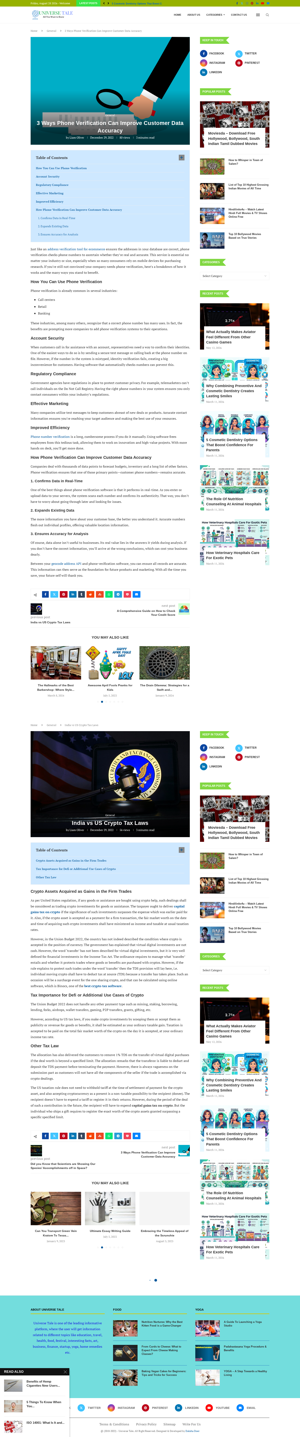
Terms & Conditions (114, 1424)
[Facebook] (237, 3)
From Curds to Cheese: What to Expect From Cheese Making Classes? (161, 1350)
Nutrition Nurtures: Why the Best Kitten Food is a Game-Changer (162, 1323)
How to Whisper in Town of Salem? (246, 162)
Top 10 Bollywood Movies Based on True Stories (245, 236)
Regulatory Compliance (52, 185)
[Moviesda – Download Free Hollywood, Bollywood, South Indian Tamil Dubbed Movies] (234, 124)
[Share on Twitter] (54, 594)
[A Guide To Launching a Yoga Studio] (207, 1328)
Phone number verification (50, 436)
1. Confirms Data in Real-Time (56, 218)
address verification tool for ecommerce (76, 249)
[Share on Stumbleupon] (100, 594)
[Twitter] (242, 3)
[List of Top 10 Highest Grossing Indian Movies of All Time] (212, 191)
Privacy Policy (146, 1424)
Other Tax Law (46, 877)
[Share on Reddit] (90, 594)
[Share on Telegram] (118, 594)
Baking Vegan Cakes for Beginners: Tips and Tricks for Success (164, 1373)
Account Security (47, 176)
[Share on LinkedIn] (73, 594)
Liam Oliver (77, 137)
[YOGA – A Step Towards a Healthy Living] (207, 1378)
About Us (193, 14)
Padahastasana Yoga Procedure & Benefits (245, 1348)
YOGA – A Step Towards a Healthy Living (245, 1373)
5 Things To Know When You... (44, 1404)
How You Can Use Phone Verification (61, 168)
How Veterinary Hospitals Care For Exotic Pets (232, 555)
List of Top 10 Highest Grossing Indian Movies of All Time (249, 186)
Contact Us (239, 14)
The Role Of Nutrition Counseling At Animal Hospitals (142, 3)
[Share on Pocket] (127, 594)
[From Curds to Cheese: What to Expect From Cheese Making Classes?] (125, 1353)
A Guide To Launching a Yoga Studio (243, 1323)
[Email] (268, 3)
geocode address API (66, 563)
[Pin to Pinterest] (64, 594)
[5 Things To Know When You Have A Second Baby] (13, 1406)
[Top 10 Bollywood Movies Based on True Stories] (212, 240)
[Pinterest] (252, 3)
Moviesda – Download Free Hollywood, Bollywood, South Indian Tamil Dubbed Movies (234, 138)
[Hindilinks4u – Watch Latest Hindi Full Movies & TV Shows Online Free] (212, 216)
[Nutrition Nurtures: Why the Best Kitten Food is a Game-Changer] (125, 1328)
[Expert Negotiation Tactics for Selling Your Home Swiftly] (164, 663)
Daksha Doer (193, 1431)
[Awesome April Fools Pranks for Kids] (56, 663)
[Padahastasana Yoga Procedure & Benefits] (207, 1353)
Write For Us (191, 1424)
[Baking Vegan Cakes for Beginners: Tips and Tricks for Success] (125, 1378)
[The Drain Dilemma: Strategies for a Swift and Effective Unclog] (110, 663)
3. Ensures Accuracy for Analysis (58, 234)
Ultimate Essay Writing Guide (110, 1231)
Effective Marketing (49, 193)
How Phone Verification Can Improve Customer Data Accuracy (79, 210)
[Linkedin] (257, 3)
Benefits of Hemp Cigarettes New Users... (43, 1383)
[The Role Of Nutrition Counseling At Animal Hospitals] (234, 488)
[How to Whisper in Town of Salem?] (212, 166)
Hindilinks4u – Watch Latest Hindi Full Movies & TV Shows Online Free (248, 213)
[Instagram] (247, 3)
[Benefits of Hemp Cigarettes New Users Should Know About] (13, 1386)
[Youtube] (262, 3)
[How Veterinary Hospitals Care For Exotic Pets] (234, 542)
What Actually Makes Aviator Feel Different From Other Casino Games (231, 337)
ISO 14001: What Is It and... (45, 1422)
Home (177, 14)
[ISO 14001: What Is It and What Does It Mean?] (13, 1427)
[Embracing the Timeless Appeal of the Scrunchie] (164, 1208)
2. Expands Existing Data (53, 226)
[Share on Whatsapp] (109, 594)
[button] (104, 3)
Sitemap (169, 1424)
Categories (214, 14)
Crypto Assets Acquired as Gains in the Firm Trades (71, 860)
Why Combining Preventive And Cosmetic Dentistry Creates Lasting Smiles (234, 391)
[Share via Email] (136, 594)
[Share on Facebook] (45, 594)
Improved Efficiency (49, 201)
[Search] (267, 15)
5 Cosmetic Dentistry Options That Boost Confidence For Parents (232, 445)
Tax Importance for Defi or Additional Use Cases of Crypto (76, 869)
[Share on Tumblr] (81, 594)
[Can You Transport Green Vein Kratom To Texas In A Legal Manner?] (56, 1208)
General (51, 31)
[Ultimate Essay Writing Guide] (110, 1208)
